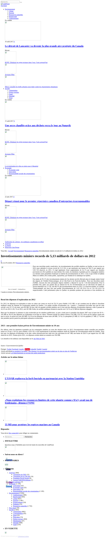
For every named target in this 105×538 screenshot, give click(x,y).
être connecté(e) (14, 433)
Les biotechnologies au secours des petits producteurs (28, 353)
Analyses (8, 244)
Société (7, 89)
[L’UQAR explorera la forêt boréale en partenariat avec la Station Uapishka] (16, 374)
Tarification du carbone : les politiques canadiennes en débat (24, 242)
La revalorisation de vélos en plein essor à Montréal (21, 166)
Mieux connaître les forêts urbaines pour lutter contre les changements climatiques (31, 87)
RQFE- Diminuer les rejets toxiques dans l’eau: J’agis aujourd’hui (26, 62)
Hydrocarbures (18, 502)
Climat (11, 11)
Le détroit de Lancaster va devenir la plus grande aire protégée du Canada (44, 46)
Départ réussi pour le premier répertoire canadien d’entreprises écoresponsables (47, 201)
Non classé (12, 508)
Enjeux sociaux (14, 92)
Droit (10, 98)
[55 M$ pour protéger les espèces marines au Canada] (16, 420)
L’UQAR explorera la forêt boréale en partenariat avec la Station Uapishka (44, 378)
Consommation (18, 513)
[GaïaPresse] (5, 4)
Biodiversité (13, 16)
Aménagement (13, 18)
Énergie (11, 13)
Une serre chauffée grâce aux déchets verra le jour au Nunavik (38, 125)
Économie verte (14, 170)
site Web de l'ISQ (39, 339)
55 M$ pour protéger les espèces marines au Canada (32, 424)
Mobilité (11, 96)
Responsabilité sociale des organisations (22, 173)
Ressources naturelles (16, 15)
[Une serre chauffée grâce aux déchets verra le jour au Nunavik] (23, 119)
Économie (8, 168)
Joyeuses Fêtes (9, 75)
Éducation (16, 517)
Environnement (10, 9)
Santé (11, 94)
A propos (8, 245)
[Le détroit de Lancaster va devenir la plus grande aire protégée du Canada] (23, 40)
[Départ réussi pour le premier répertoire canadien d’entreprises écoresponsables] (23, 195)
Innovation (12, 172)
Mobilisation (17, 521)
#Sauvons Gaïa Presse (12, 247)
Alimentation (13, 90)
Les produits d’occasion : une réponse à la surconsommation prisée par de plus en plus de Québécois (44, 351)
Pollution (16, 504)
